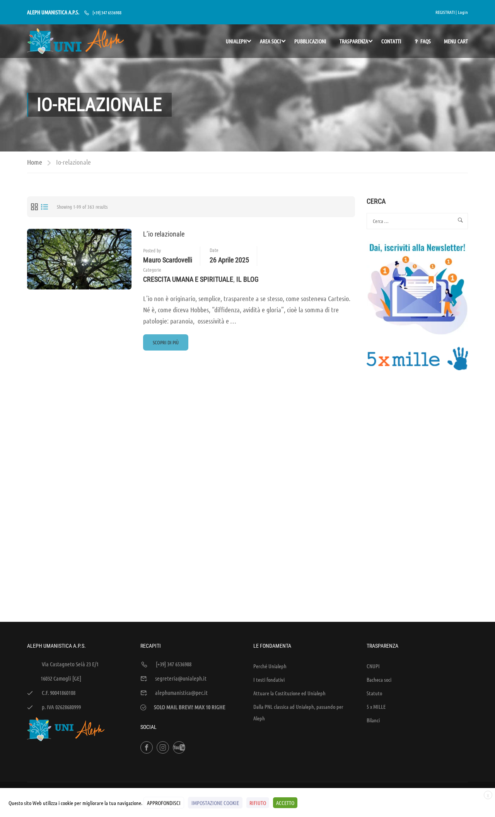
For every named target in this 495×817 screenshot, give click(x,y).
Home (34, 162)
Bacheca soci (379, 679)
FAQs (425, 40)
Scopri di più (165, 345)
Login (463, 12)
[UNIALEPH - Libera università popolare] (75, 41)
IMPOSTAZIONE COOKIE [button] (215, 802)
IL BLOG (247, 279)
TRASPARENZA (354, 40)
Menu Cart (456, 40)
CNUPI (373, 665)
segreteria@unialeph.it (181, 678)
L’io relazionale (163, 234)
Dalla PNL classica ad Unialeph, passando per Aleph (298, 712)
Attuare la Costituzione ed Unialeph (289, 692)
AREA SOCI (270, 40)
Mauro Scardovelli (167, 260)
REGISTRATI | (446, 12)
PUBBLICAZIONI (310, 40)
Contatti (391, 40)
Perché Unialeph (270, 665)
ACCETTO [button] (285, 802)
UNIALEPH (236, 40)
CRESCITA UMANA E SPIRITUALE (188, 279)
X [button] (488, 795)
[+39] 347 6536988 (106, 12)
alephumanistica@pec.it (181, 692)
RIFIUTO (257, 802)
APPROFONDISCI (164, 802)
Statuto (374, 692)
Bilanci (373, 720)
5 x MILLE (376, 706)
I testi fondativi (269, 679)
